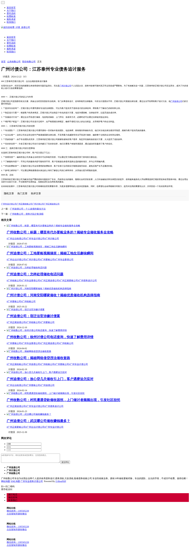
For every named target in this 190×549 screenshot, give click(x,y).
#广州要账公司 (47, 259)
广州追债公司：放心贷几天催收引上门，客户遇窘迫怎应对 (50, 379)
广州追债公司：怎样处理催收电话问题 (35, 274)
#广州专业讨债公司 (35, 238)
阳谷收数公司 (29, 61)
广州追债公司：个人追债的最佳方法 (28, 209)
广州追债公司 (176, 101)
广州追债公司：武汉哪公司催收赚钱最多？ (38, 421)
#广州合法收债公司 (16, 238)
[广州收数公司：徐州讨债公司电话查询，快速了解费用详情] (37, 330)
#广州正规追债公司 (49, 280)
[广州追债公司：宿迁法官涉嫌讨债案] (26, 309)
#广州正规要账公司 (68, 280)
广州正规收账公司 (24, 204)
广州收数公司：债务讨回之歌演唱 (26, 214)
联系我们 (11, 22)
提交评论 (65, 462)
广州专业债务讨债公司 (32, 481)
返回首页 (11, 7)
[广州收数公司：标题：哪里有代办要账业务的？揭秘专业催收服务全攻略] (43, 225)
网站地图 (5, 481)
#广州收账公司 (14, 280)
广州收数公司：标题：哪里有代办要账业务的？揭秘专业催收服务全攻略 (60, 232)
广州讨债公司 (65, 86)
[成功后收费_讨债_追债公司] (15, 27)
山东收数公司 (14, 61)
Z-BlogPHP (60, 481)
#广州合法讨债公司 (16, 259)
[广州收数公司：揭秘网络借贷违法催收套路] (29, 351)
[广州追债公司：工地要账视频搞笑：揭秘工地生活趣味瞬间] (37, 246)
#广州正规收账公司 (16, 364)
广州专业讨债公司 (9, 204)
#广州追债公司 (33, 364)
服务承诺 (11, 19)
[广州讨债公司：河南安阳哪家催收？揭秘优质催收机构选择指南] (39, 288)
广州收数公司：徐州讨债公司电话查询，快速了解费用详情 (50, 337)
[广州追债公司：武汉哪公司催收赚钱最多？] (29, 414)
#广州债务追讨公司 (87, 280)
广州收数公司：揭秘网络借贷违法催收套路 (38, 358)
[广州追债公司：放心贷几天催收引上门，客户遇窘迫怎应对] (37, 372)
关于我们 (11, 10)
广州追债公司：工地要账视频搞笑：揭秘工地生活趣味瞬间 (50, 253)
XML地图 (15, 481)
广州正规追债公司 (52, 204)
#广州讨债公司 (33, 259)
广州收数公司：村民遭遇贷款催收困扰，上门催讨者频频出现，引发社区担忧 (63, 400)
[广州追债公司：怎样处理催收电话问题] (27, 267)
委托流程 (11, 13)
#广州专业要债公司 (64, 259)
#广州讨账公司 (52, 238)
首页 (3, 61)
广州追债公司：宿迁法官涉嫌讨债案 (33, 316)
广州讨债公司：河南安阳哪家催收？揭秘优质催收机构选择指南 (53, 295)
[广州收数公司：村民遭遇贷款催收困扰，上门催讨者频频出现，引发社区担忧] (46, 393)
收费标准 (11, 16)
